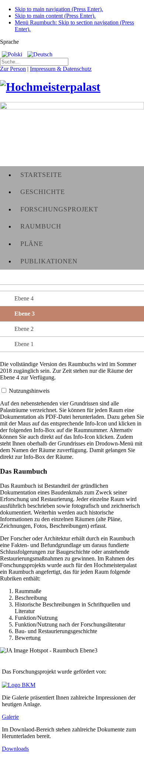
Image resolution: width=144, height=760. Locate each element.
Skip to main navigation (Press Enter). (59, 9)
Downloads (15, 749)
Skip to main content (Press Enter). (55, 16)
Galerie (10, 717)
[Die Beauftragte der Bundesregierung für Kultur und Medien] (18, 685)
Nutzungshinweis (29, 391)
